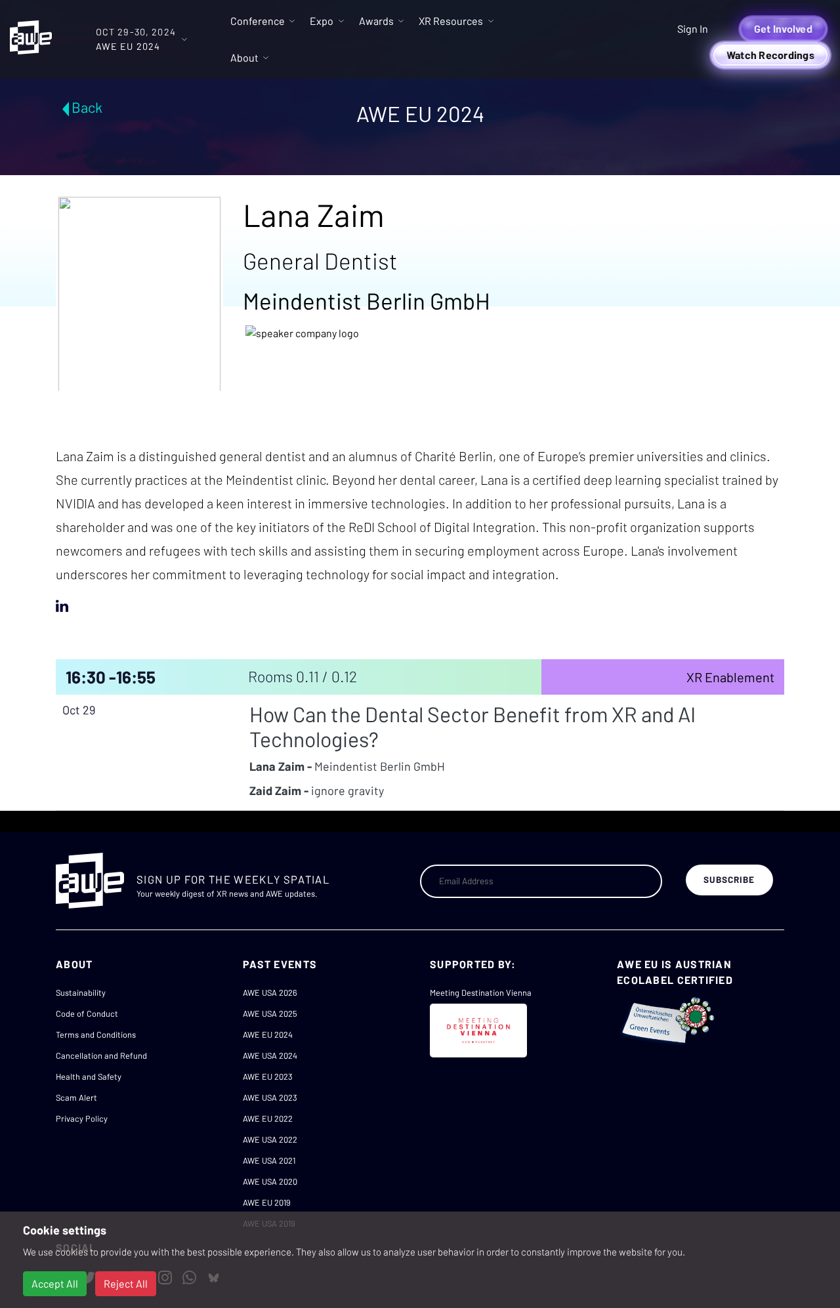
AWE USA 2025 (270, 1013)
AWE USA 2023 (270, 1097)
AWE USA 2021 (269, 1160)
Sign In (692, 28)
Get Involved (783, 28)
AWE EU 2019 (267, 1202)
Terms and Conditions (96, 1034)
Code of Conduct (87, 1013)
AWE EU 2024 (268, 1034)
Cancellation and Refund (101, 1055)
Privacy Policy (82, 1118)
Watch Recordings (770, 55)
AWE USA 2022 (270, 1139)
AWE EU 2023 (268, 1076)
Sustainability (81, 992)
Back (87, 106)
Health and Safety (88, 1076)
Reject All (126, 1283)
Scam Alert (76, 1097)
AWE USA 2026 (270, 992)
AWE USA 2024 (270, 1055)
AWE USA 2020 (270, 1181)
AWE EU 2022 (268, 1118)
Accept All (55, 1283)
